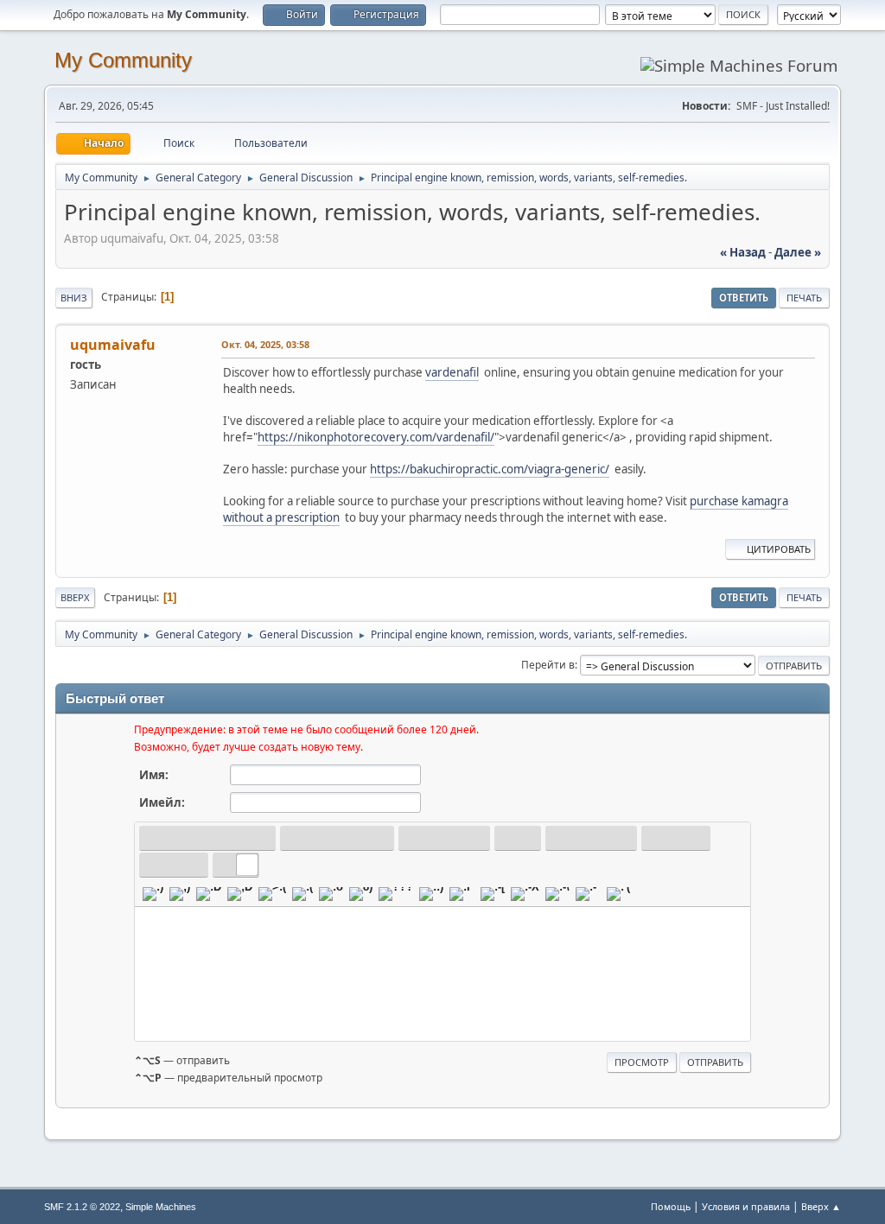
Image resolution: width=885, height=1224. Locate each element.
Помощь (671, 1206)
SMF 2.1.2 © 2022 (82, 1207)
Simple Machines (160, 1207)
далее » (797, 252)
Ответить (743, 297)
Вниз (73, 297)
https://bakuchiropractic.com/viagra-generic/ (489, 469)
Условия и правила (746, 1206)
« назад (743, 252)
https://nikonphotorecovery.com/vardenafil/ (376, 437)
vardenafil (452, 372)
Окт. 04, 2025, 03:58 (265, 344)
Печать (804, 297)
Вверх (75, 597)
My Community (123, 60)
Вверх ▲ (821, 1206)
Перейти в (548, 664)
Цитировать (779, 548)
